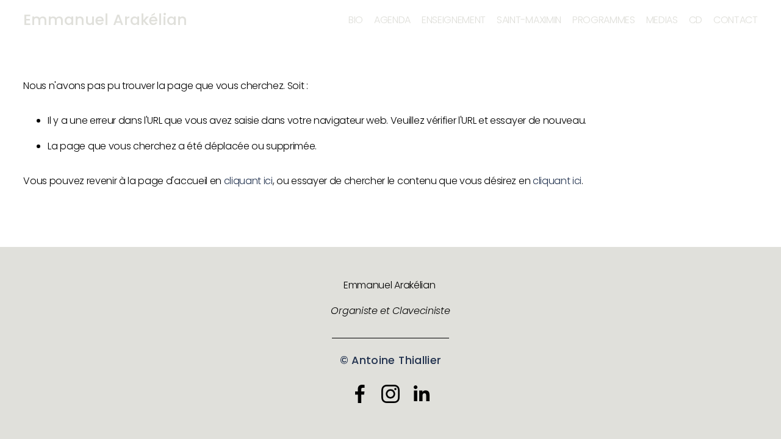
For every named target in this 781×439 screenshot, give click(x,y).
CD (695, 20)
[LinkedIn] (421, 394)
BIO (355, 20)
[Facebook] (360, 394)
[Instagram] (390, 394)
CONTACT (735, 20)
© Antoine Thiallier (391, 360)
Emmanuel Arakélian (105, 19)
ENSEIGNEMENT (454, 20)
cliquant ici (248, 181)
